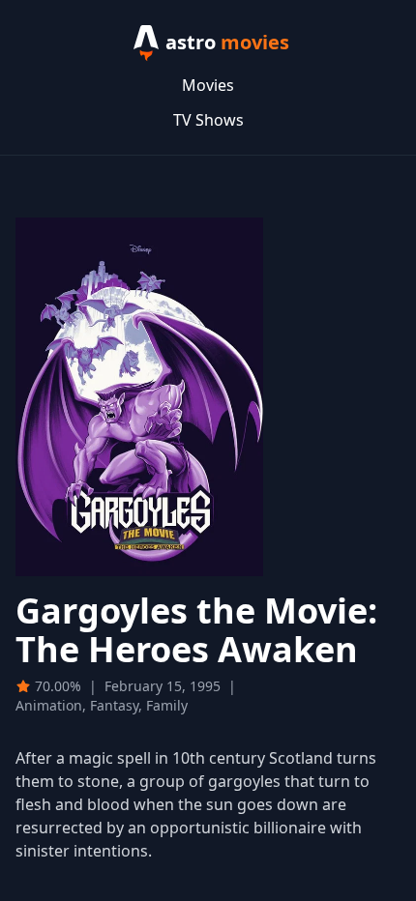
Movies (208, 85)
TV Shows (208, 120)
